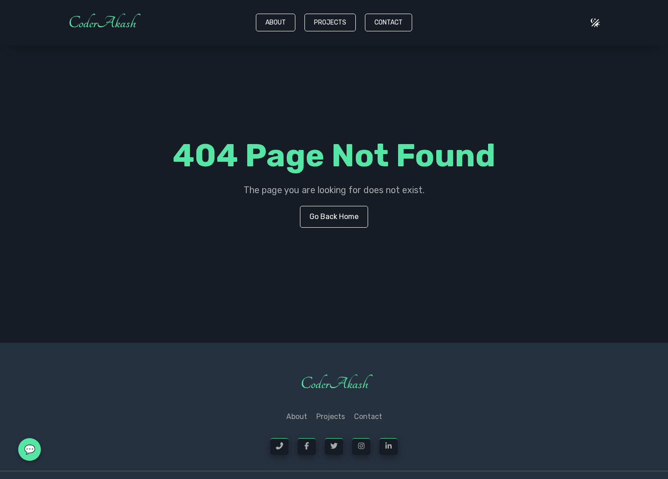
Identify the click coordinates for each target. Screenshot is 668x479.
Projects (330, 22)
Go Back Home (334, 216)
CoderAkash (102, 23)
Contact (388, 22)
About (275, 22)
